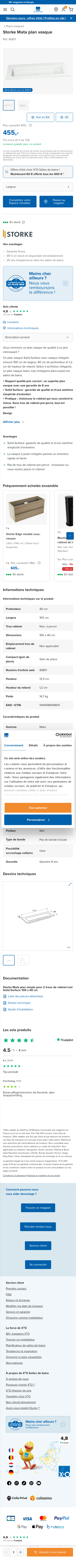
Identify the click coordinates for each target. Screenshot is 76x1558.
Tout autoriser (38, 807)
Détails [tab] (33, 745)
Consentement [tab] (13, 745)
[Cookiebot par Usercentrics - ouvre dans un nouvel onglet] (55, 735)
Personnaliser (36, 819)
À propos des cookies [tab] (57, 745)
